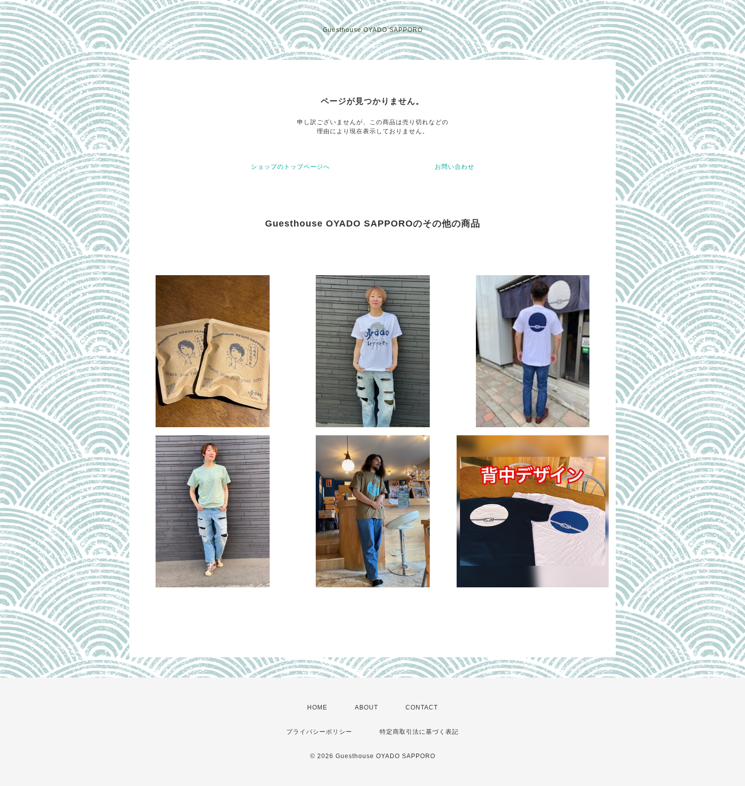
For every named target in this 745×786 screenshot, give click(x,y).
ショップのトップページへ (290, 166)
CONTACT (421, 707)
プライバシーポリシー (319, 731)
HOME (317, 707)
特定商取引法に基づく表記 (419, 731)
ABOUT (366, 707)
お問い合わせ (454, 166)
